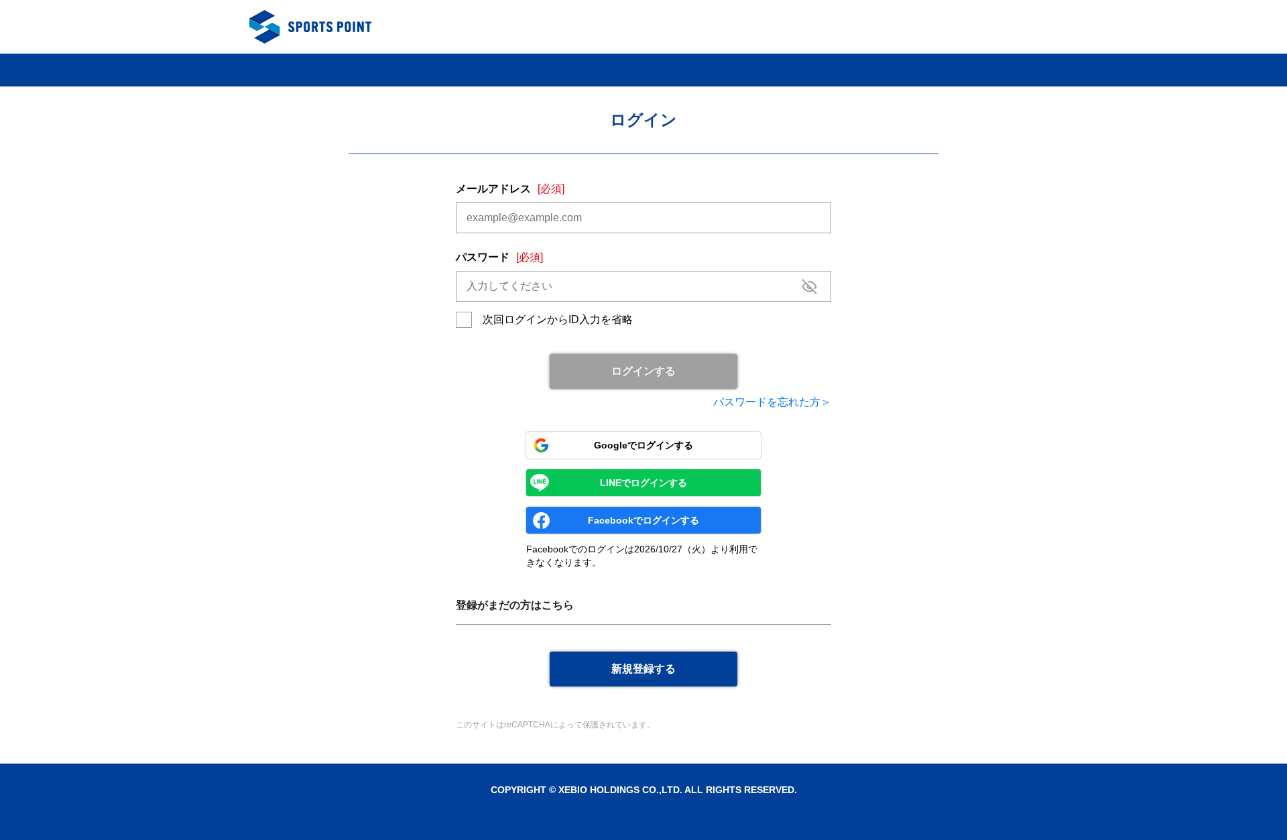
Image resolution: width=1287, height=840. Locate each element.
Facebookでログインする (643, 520)
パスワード (499, 257)
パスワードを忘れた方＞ (772, 402)
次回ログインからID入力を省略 (558, 319)
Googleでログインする (643, 445)
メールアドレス (510, 188)
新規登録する (643, 668)
